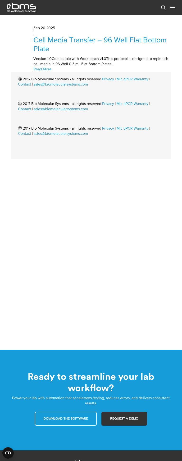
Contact (24, 84)
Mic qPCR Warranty (132, 79)
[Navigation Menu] (172, 7)
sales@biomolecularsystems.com (61, 84)
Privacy (108, 79)
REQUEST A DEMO (124, 418)
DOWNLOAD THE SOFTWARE (66, 418)
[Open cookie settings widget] (8, 453)
